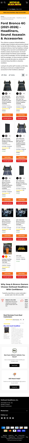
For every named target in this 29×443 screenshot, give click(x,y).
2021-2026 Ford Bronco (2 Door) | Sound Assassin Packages (20, 222)
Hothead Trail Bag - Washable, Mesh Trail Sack (7, 261)
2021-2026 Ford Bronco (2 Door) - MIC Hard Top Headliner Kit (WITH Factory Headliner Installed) (7, 184)
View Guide (14, 365)
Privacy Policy (21, 435)
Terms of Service (20, 437)
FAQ (16, 435)
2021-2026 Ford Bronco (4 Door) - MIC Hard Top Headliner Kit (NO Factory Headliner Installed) (6, 100)
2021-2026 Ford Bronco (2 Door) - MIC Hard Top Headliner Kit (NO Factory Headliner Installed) (20, 142)
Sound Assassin (5, 225)
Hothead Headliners (6, 105)
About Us (5, 435)
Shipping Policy (12, 437)
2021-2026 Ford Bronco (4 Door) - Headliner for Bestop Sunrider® (7, 141)
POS (8, 440)
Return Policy (4, 437)
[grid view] (23, 75)
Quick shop (7, 115)
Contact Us (14, 387)
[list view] (26, 75)
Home (2, 16)
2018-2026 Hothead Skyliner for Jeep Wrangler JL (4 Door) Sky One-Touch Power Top (7, 336)
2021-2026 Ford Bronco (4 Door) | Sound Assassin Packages (6, 222)
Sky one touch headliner (12, 326)
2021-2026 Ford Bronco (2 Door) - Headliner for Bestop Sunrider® (21, 183)
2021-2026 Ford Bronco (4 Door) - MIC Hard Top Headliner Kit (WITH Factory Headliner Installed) (21, 100)
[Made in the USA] (10, 303)
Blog (27, 437)
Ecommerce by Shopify (17, 440)
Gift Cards (18, 256)
